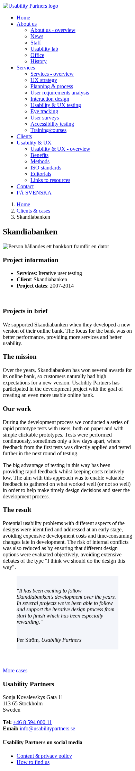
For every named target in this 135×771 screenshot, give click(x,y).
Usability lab (44, 49)
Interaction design (49, 99)
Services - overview (52, 74)
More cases (15, 670)
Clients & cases (33, 211)
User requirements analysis (59, 93)
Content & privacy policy (44, 756)
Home (23, 17)
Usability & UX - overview (60, 149)
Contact (25, 186)
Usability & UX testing (55, 105)
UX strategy (43, 80)
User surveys (44, 118)
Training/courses (48, 130)
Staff (35, 42)
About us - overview (52, 30)
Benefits (39, 155)
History (38, 61)
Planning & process (51, 86)
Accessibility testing (52, 124)
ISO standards (45, 168)
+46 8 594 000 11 (32, 722)
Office (37, 55)
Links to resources (50, 180)
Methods (40, 161)
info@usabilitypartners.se (47, 728)
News (36, 36)
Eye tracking (44, 111)
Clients (24, 136)
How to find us (33, 762)
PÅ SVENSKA (34, 193)
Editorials (40, 174)
